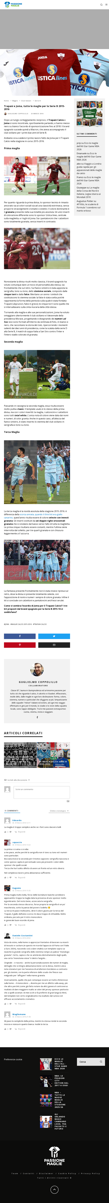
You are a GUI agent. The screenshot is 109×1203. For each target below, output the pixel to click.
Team (14, 1173)
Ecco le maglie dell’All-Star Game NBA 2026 (88, 146)
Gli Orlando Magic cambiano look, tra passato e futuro (61, 1121)
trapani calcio (40, 624)
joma (7, 624)
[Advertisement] (54, 29)
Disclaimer (46, 1173)
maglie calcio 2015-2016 (22, 624)
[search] (101, 1062)
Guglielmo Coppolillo (18, 114)
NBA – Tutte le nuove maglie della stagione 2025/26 (60, 1099)
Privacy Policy (90, 1173)
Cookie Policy (67, 1173)
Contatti (28, 1173)
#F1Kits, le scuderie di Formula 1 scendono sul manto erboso (88, 207)
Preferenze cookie (13, 1059)
